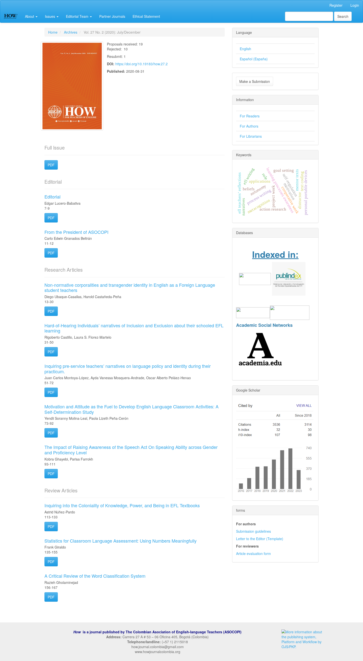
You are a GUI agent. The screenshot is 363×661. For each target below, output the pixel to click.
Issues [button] (50, 16)
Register (336, 5)
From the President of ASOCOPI (76, 232)
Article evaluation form (253, 553)
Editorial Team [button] (77, 16)
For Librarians (251, 136)
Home (53, 32)
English (245, 48)
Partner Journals (112, 16)
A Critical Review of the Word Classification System (94, 576)
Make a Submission (254, 81)
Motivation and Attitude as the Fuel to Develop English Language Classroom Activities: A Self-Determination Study (131, 409)
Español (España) (254, 58)
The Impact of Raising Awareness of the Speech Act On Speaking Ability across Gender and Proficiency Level (131, 450)
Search (342, 16)
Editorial (52, 196)
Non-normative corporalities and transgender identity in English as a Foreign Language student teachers (129, 287)
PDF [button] (51, 164)
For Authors (249, 126)
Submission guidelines (253, 531)
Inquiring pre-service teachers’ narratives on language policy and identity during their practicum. (127, 369)
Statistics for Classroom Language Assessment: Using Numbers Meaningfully (120, 540)
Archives (70, 32)
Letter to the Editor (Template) (259, 538)
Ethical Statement (146, 16)
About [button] (30, 16)
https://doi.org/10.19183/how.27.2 (141, 63)
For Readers (250, 115)
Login (354, 5)
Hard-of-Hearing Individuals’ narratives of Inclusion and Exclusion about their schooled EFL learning (133, 328)
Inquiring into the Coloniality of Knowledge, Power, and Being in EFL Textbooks (122, 505)
